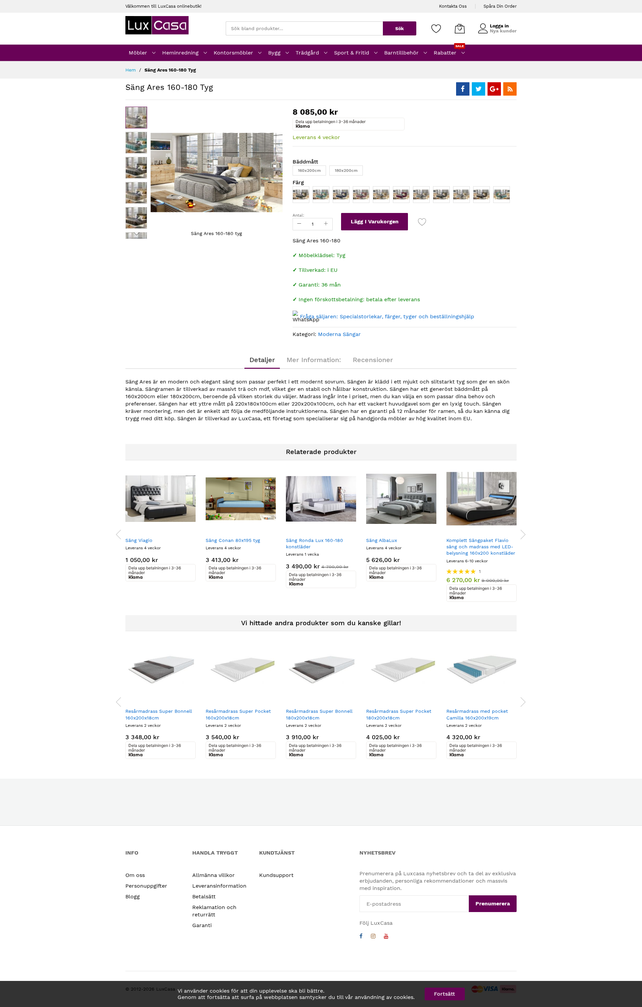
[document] (321, 994)
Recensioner (373, 360)
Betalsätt (204, 896)
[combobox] (304, 28)
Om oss (135, 875)
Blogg (132, 896)
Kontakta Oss (453, 6)
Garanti (202, 925)
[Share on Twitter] (478, 89)
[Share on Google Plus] (494, 89)
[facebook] (360, 937)
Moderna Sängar (339, 334)
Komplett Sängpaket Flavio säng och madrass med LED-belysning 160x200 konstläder (480, 547)
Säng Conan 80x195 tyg (233, 540)
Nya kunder (503, 30)
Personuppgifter (146, 886)
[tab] (262, 359)
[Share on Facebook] (462, 89)
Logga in (499, 25)
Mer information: (314, 360)
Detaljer (262, 360)
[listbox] (405, 172)
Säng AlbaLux (381, 540)
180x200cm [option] (346, 170)
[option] (301, 194)
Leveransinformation (219, 886)
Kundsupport (276, 875)
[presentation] (118, 534)
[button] (136, 142)
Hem (130, 70)
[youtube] (386, 937)
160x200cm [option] (309, 170)
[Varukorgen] (460, 28)
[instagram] (373, 937)
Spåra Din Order (500, 6)
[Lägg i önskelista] (422, 221)
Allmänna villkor (213, 875)
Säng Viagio (138, 540)
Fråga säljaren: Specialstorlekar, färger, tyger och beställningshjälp (387, 316)
